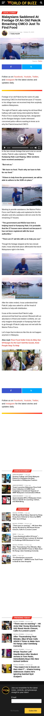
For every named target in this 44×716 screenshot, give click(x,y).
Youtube (27, 77)
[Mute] (36, 148)
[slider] (20, 147)
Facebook (18, 77)
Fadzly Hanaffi (15, 34)
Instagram (10, 80)
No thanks (14, 711)
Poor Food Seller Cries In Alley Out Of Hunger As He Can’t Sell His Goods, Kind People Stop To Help (21, 343)
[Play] (5, 148)
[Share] (12, 66)
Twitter (40, 61)
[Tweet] (32, 66)
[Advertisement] (22, 444)
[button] (22, 138)
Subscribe (33, 711)
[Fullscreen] (39, 148)
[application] (22, 139)
